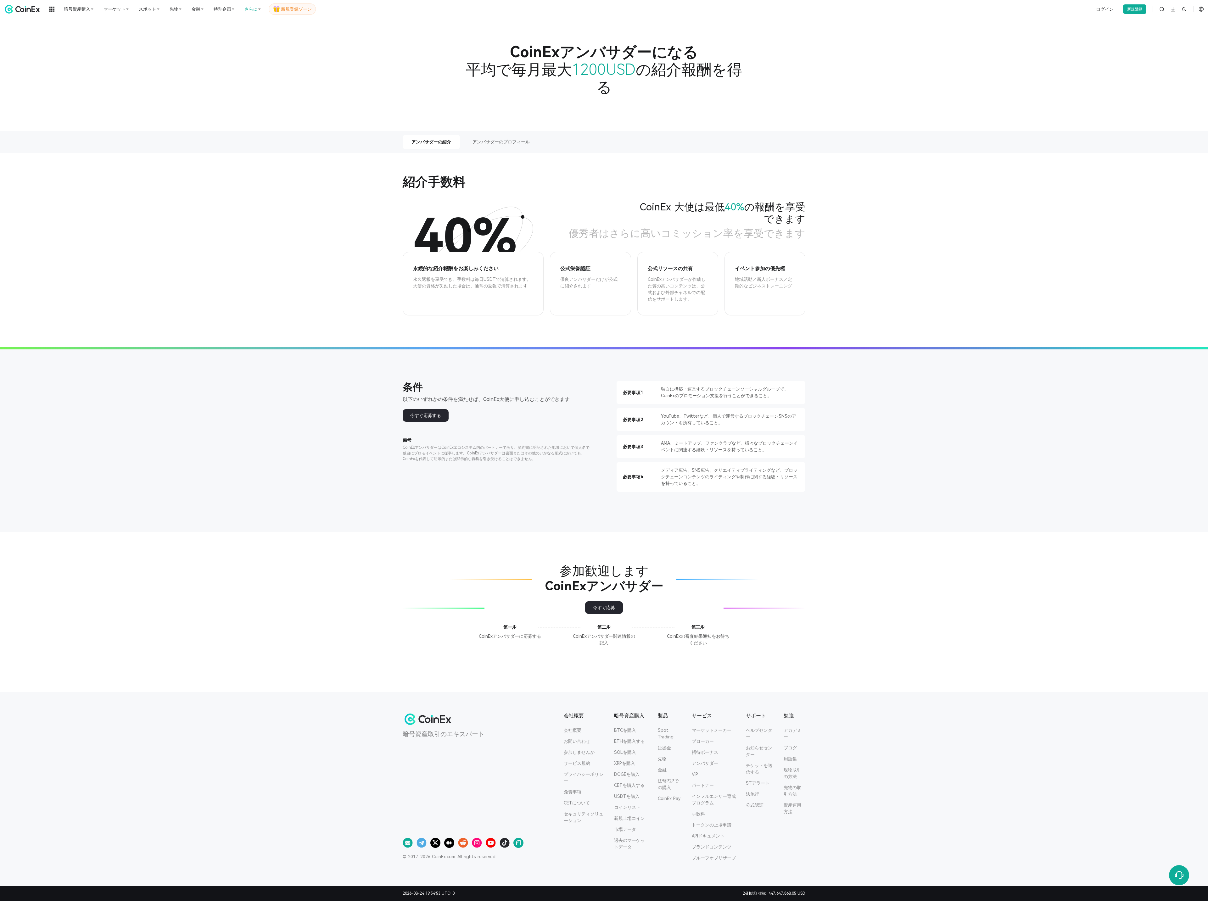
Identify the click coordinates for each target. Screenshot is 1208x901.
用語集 (790, 758)
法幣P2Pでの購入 (668, 784)
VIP (695, 774)
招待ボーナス (705, 752)
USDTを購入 (627, 796)
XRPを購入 (624, 763)
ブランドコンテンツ (711, 846)
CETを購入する (629, 785)
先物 (662, 758)
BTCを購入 (625, 730)
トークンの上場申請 (711, 824)
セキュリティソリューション (583, 817)
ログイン (1105, 9)
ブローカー (703, 741)
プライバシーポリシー (583, 777)
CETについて (577, 802)
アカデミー (792, 733)
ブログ (790, 747)
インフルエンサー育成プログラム (714, 799)
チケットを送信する (759, 769)
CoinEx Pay (669, 798)
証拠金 (664, 747)
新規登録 (1134, 9)
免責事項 (572, 791)
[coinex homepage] (24, 9)
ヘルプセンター (759, 733)
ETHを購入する (629, 741)
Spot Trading (666, 733)
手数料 (698, 813)
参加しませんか (579, 752)
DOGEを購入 (627, 774)
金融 (662, 769)
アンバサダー (705, 763)
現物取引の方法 (792, 773)
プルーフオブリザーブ (714, 857)
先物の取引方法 (792, 791)
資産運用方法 (792, 808)
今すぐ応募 (604, 607)
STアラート (757, 783)
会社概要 (572, 730)
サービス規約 (577, 763)
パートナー (703, 785)
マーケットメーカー (711, 730)
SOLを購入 (625, 752)
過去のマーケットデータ (629, 843)
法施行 (752, 794)
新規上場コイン (629, 818)
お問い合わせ (577, 741)
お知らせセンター (759, 751)
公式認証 (754, 805)
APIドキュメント (708, 835)
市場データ (625, 829)
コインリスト (627, 807)
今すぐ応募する (425, 415)
